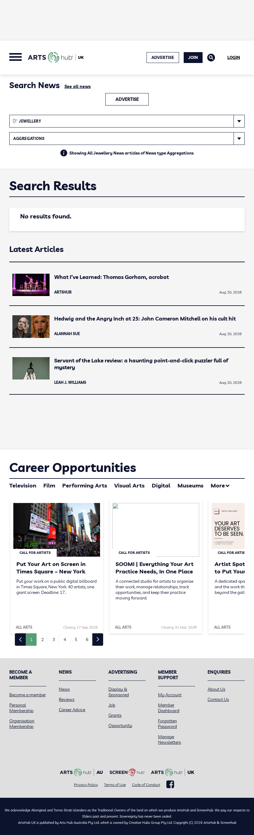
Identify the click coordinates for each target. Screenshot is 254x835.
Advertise (127, 99)
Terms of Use (115, 784)
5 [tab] (76, 639)
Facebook (170, 784)
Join (193, 57)
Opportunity (120, 725)
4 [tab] (65, 639)
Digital (161, 485)
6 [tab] (87, 639)
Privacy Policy (86, 784)
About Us (216, 689)
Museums (190, 485)
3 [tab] (53, 639)
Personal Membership (21, 707)
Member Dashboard (168, 707)
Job (111, 705)
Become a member (27, 695)
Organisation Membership (21, 723)
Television (22, 485)
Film (49, 485)
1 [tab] (31, 639)
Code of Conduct (146, 784)
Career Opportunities (72, 467)
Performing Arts (84, 485)
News (64, 689)
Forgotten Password (167, 723)
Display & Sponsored (118, 692)
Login (233, 57)
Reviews (66, 699)
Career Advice (72, 709)
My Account (170, 695)
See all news (77, 86)
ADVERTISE (162, 57)
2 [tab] (42, 639)
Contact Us (218, 699)
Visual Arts (129, 485)
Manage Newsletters (169, 739)
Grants (114, 715)
